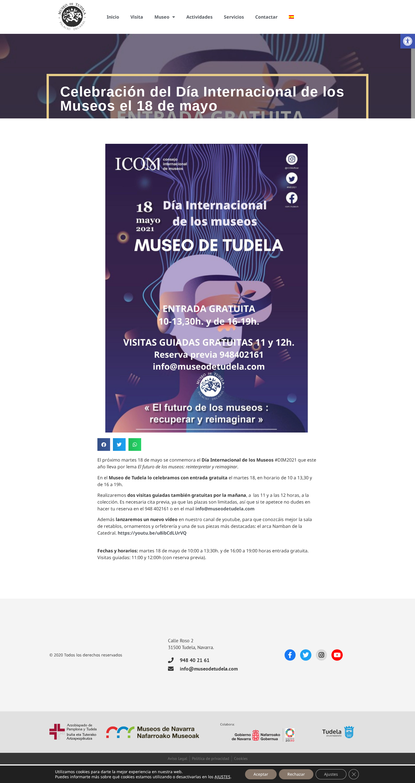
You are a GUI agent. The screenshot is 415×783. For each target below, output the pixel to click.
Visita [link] (136, 17)
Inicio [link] (113, 17)
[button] (103, 444)
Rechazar (296, 774)
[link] (407, 41)
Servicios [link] (234, 17)
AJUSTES (222, 776)
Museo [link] (161, 17)
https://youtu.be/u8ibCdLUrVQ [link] (152, 533)
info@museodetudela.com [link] (225, 509)
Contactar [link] (266, 17)
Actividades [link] (199, 17)
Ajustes (331, 774)
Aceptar (261, 774)
